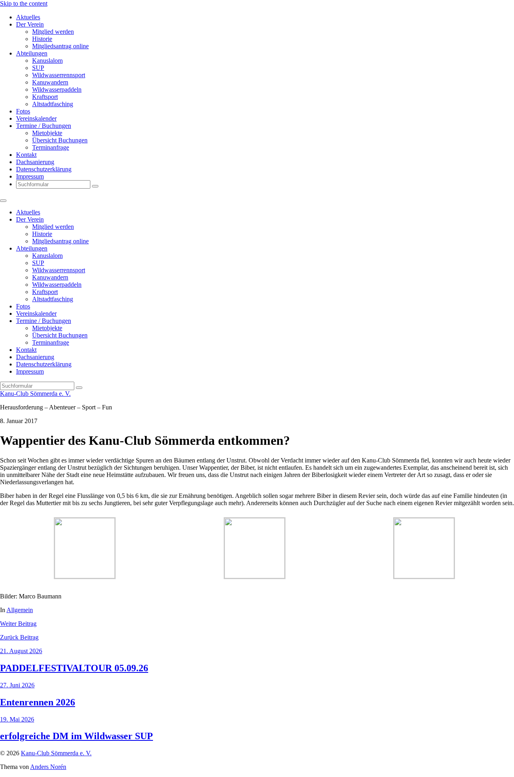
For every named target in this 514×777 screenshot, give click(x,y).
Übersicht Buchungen (60, 140)
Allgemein (19, 609)
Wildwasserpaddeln (57, 89)
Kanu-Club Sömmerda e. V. (35, 393)
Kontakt (26, 154)
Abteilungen (31, 53)
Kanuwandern (50, 82)
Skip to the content (23, 3)
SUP (38, 67)
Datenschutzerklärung (43, 169)
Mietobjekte (47, 133)
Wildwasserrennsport (58, 75)
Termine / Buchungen (43, 125)
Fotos (23, 111)
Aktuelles (28, 17)
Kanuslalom (47, 60)
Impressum (30, 176)
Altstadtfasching (52, 104)
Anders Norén (48, 766)
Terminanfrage (50, 147)
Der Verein (30, 24)
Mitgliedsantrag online (60, 46)
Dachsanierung (35, 161)
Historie (42, 38)
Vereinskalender (36, 118)
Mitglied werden (53, 31)
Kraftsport (45, 96)
